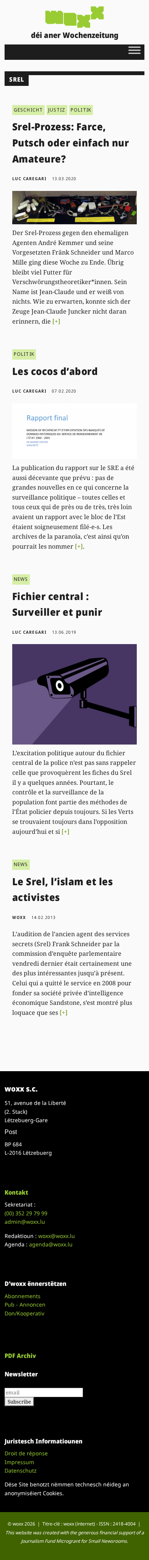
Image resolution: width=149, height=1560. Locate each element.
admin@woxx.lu (25, 1221)
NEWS (21, 579)
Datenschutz (21, 1470)
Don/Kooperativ (24, 1313)
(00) (26, 1213)
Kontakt (16, 1192)
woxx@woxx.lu (56, 1235)
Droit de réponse (26, 1453)
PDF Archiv (20, 1355)
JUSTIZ (57, 110)
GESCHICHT (28, 110)
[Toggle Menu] (134, 50)
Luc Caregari (29, 178)
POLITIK (81, 110)
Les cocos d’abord (55, 371)
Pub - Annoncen (25, 1304)
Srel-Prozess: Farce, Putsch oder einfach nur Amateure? (70, 142)
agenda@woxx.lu (51, 1244)
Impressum (19, 1462)
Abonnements (22, 1296)
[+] (56, 321)
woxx (20, 917)
